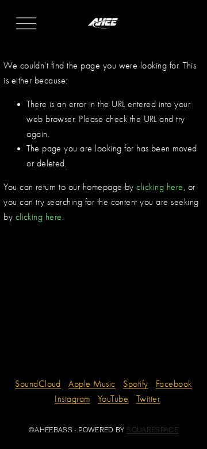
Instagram (72, 399)
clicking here (159, 187)
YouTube (113, 399)
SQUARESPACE (152, 430)
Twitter (148, 399)
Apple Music (91, 384)
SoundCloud (38, 384)
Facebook (174, 384)
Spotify (135, 384)
